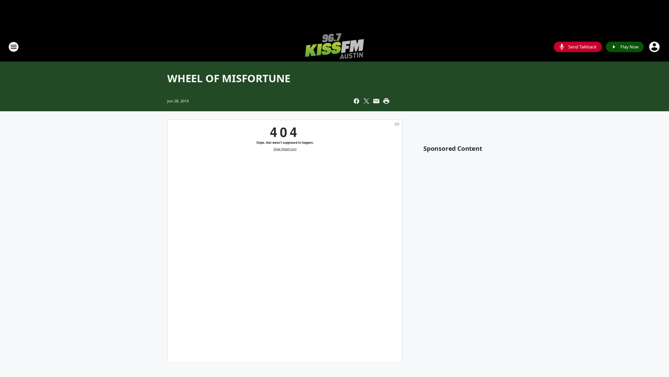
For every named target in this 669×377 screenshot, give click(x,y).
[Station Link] (334, 46)
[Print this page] (386, 101)
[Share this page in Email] (376, 101)
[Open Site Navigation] (13, 47)
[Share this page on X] (366, 101)
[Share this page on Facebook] (356, 101)
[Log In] (655, 47)
